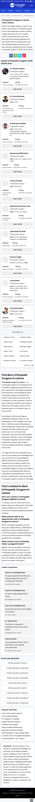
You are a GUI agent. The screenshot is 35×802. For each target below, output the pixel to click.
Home (3, 10)
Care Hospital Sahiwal (10, 716)
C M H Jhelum (20, 738)
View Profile (17, 89)
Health (10, 10)
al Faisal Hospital (8, 738)
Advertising (22, 793)
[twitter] (33, 1)
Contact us (13, 793)
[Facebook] (11, 55)
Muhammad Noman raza (20, 206)
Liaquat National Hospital (11, 722)
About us (6, 793)
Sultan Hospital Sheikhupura (12, 727)
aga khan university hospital (12, 730)
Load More (16, 332)
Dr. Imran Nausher (17, 96)
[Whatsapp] (15, 55)
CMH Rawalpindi (7, 733)
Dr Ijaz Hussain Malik (21, 733)
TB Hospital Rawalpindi (22, 736)
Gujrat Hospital (16, 713)
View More (27, 365)
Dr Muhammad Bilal (18, 123)
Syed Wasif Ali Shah (18, 231)
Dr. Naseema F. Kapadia (10, 719)
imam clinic (6, 713)
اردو (31, 5)
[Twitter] (20, 55)
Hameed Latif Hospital (10, 724)
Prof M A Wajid (15, 257)
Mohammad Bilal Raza (19, 153)
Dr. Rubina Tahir (7, 736)
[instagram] (24, 55)
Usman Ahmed (16, 181)
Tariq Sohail (14, 280)
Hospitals (27, 10)
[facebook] (26, 1)
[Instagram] (28, 1)
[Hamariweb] (17, 5)
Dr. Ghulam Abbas (17, 69)
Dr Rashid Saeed (16, 308)
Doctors (18, 10)
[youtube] (31, 1)
